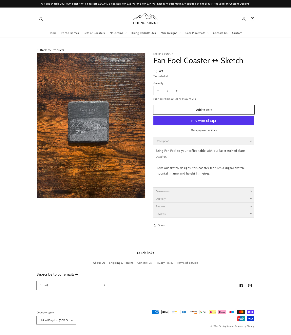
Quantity (158, 83)
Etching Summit (226, 326)
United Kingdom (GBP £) (54, 320)
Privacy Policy (164, 262)
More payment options (204, 130)
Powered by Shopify (244, 326)
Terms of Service (187, 262)
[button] (41, 19)
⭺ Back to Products (50, 50)
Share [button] (161, 225)
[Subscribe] (103, 285)
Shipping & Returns (121, 262)
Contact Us (144, 262)
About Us (99, 262)
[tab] (203, 141)
